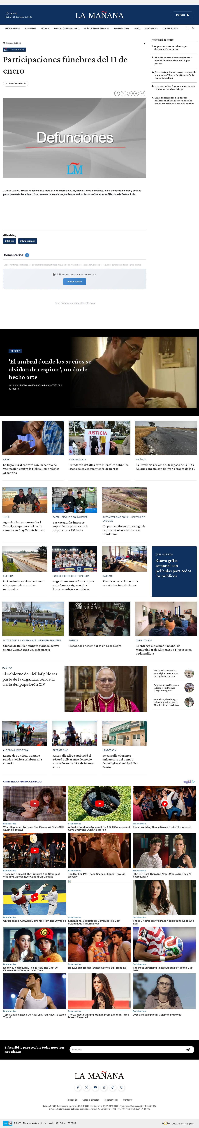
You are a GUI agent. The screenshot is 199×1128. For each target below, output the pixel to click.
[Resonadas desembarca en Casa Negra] (99, 619)
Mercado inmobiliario (66, 28)
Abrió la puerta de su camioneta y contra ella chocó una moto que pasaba (173, 60)
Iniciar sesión (74, 281)
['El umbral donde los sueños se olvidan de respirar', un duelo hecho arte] (133, 372)
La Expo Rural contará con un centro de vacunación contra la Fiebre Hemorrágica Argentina (31, 468)
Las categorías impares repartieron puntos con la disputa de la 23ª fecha (70, 526)
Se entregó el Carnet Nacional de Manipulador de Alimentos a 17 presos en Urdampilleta (164, 649)
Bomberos (30, 28)
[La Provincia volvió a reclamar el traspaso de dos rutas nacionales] (24, 559)
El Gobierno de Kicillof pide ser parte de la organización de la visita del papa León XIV (29, 679)
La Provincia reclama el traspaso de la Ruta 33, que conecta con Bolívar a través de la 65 (165, 467)
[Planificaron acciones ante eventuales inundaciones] (124, 559)
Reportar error (111, 1099)
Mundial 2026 (121, 28)
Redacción (72, 1099)
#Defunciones (27, 241)
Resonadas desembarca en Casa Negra (95, 646)
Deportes (150, 28)
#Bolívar (9, 241)
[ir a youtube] (95, 1087)
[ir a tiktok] (112, 1087)
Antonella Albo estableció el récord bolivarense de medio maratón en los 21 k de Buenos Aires (73, 761)
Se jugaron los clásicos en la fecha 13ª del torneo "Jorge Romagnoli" (166, 688)
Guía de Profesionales (96, 28)
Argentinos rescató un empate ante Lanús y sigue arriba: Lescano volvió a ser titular (74, 585)
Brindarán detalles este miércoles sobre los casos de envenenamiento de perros (99, 467)
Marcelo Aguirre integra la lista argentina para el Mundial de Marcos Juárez (166, 702)
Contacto (127, 1099)
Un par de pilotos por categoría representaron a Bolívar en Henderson (124, 530)
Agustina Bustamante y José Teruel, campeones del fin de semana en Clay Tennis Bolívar (24, 526)
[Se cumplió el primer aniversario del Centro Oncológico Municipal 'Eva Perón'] (124, 733)
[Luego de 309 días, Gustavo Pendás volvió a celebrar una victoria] (24, 733)
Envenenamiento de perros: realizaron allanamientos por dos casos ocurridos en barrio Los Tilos (174, 100)
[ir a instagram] (104, 1087)
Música (45, 28)
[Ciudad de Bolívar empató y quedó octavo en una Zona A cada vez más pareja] (33, 619)
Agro (137, 28)
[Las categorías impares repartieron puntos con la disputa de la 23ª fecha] (74, 500)
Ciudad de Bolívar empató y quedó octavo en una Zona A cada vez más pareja (31, 647)
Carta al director (90, 1099)
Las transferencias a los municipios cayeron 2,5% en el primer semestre (166, 673)
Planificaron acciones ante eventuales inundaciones (120, 583)
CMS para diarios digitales (183, 1124)
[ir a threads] (121, 1087)
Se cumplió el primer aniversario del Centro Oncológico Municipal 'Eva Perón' (120, 761)
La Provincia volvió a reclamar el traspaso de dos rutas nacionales (23, 585)
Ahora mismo (12, 28)
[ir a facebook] (77, 1087)
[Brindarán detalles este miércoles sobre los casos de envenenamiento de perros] (99, 438)
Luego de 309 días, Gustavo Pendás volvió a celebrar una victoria (22, 759)
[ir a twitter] (86, 1087)
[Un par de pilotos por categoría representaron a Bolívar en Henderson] (124, 500)
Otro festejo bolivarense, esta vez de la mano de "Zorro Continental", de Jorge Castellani (175, 75)
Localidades (170, 28)
